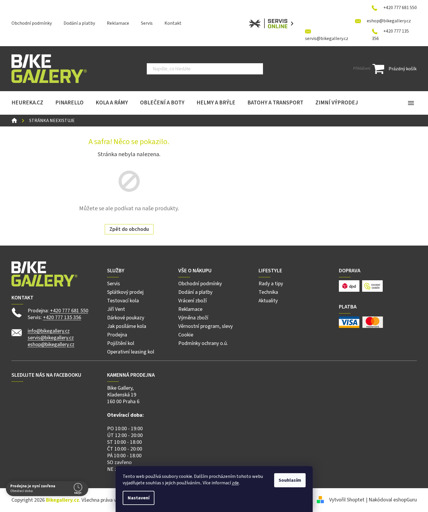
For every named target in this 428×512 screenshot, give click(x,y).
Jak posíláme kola (126, 326)
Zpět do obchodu (129, 229)
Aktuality (268, 300)
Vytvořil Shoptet (346, 499)
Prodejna (117, 334)
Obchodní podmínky (31, 23)
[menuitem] (27, 103)
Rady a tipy (271, 283)
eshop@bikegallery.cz (51, 344)
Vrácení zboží (192, 300)
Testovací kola (123, 300)
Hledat (272, 69)
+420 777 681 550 (69, 310)
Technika (268, 292)
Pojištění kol (120, 343)
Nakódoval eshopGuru (393, 499)
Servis (147, 23)
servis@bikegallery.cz (51, 337)
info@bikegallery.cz (49, 331)
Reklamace (118, 23)
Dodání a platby (79, 23)
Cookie (185, 334)
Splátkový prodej (125, 292)
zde (235, 483)
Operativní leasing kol (130, 351)
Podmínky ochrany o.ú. (203, 343)
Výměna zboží (193, 317)
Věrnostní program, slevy (205, 326)
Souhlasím (290, 480)
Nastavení (138, 498)
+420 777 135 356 (62, 317)
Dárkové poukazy (125, 317)
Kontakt (172, 23)
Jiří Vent (116, 309)
